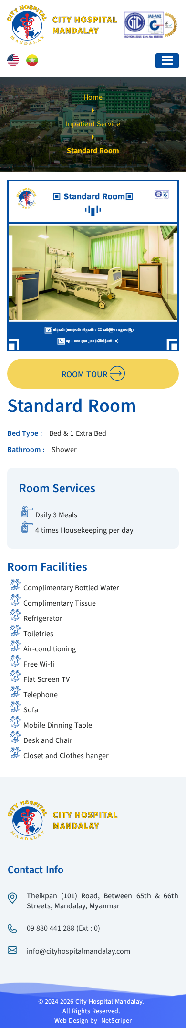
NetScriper (116, 1021)
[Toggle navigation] (167, 60)
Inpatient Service (93, 124)
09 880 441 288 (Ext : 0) (63, 929)
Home (93, 98)
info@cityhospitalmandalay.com (78, 951)
